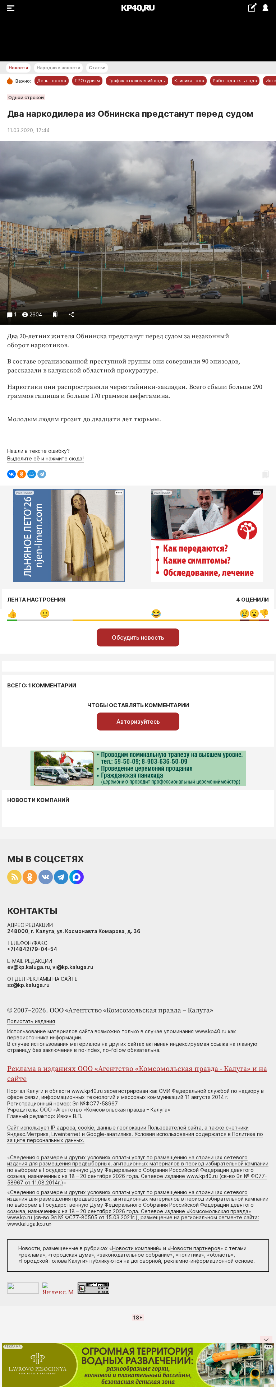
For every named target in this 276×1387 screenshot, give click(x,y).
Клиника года (189, 80)
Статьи (97, 67)
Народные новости (58, 67)
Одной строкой (26, 97)
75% (156, 613)
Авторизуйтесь (138, 721)
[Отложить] (55, 314)
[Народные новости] (252, 7)
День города (51, 80)
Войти (265, 8)
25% (45, 613)
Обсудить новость (138, 637)
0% (12, 613)
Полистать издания (31, 1021)
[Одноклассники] (21, 474)
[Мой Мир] (31, 474)
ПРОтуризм (87, 80)
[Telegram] (41, 474)
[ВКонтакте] (11, 474)
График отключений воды (137, 80)
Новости (18, 67)
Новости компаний (38, 800)
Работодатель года (235, 80)
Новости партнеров (195, 1248)
